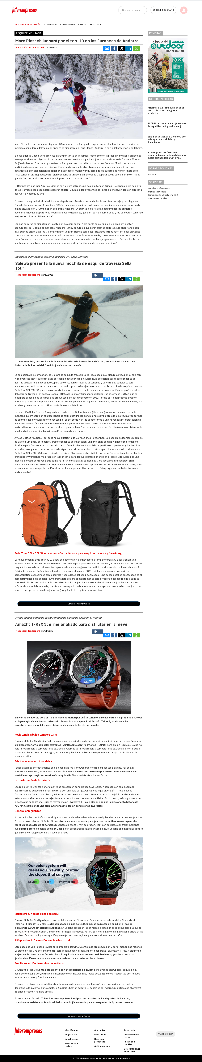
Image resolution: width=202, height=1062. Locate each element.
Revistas (95, 24)
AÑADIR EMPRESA (165, 1034)
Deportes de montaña (27, 24)
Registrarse (71, 1034)
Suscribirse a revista (71, 1045)
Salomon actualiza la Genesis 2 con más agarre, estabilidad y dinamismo (167, 139)
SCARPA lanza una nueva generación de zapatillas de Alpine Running (167, 125)
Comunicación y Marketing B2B (163, 195)
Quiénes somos (102, 1046)
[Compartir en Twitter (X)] (121, 48)
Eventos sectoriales (157, 198)
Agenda (82, 24)
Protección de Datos (131, 1036)
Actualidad (50, 24)
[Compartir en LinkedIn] (128, 48)
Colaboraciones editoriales (132, 1050)
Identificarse (71, 1030)
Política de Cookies (129, 1043)
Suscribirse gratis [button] (163, 10)
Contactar (99, 1030)
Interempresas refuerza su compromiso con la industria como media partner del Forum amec (167, 155)
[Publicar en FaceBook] (114, 48)
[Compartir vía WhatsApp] (136, 48)
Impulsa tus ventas (157, 191)
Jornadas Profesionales (159, 188)
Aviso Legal (129, 1030)
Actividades (66, 24)
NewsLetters (71, 1039)
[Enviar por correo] (106, 48)
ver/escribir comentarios (79, 604)
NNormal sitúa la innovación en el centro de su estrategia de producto (166, 110)
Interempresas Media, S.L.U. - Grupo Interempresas (105, 1058)
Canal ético (100, 1034)
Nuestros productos (99, 1040)
